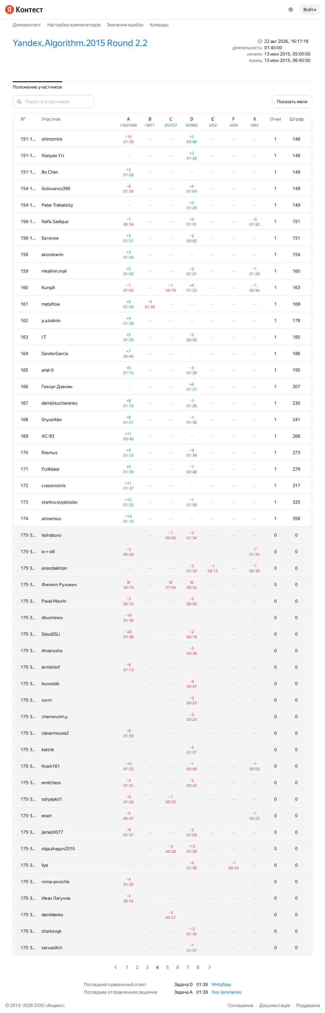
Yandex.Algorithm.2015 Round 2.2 (80, 43)
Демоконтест (27, 24)
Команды (159, 24)
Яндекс (55, 1005)
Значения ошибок (125, 24)
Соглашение (240, 1005)
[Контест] (24, 9)
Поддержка (308, 1005)
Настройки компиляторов (74, 24)
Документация (274, 1005)
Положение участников (37, 86)
